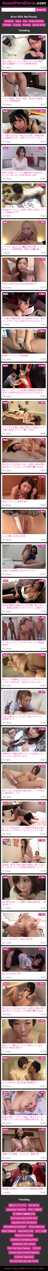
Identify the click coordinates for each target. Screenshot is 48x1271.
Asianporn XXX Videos (24, 1244)
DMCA (23, 1268)
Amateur (9, 21)
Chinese (7, 24)
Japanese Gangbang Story (24, 1239)
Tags (15, 1268)
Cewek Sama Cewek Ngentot (24, 1252)
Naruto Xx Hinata (24, 1235)
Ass (25, 21)
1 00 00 (36, 1248)
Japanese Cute (25, 1231)
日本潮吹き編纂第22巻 (24, 1214)
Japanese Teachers (16, 1209)
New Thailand (9, 1231)
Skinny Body (39, 24)
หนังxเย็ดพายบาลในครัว (15, 1226)
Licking (17, 24)
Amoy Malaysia (36, 1226)
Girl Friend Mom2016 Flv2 (24, 1218)
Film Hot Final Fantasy (19, 1248)
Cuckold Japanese (24, 1256)
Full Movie (34, 1205)
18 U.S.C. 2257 (36, 1268)
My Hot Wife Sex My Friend (24, 1261)
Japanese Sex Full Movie (24, 1222)
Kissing (26, 24)
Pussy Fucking (36, 21)
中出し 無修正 (35, 1209)
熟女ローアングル (17, 1205)
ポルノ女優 (40, 1231)
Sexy (18, 21)
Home (7, 1268)
